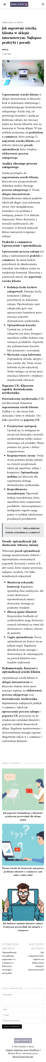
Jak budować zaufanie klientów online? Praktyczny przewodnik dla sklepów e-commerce (23, 927)
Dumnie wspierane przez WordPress (22, 1050)
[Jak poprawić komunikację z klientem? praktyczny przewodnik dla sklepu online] (23, 789)
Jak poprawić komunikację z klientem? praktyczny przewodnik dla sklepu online (23, 816)
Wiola (5, 49)
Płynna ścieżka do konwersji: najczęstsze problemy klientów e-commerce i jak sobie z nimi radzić (23, 871)
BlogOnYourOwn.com (23, 1057)
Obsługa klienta (13, 22)
